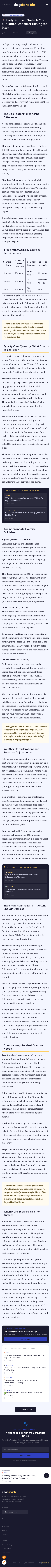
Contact (5, 1535)
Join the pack (25, 1339)
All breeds (7, 5)
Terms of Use (6, 1549)
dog (24, 4)
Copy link (32, 33)
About (4, 1531)
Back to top (27, 1410)
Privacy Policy (7, 1545)
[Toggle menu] (47, 5)
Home (4, 1523)
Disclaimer (5, 1553)
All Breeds (5, 1527)
